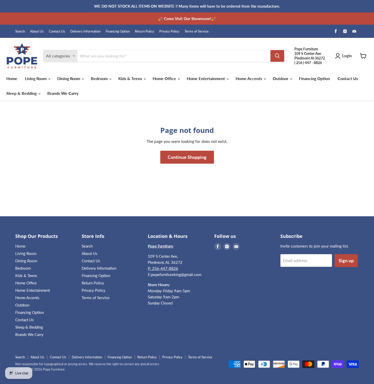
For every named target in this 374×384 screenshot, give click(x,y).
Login (347, 55)
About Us (37, 31)
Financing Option (118, 31)
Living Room (36, 78)
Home (11, 78)
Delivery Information (85, 31)
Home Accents (249, 78)
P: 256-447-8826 (163, 268)
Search (20, 31)
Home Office (165, 78)
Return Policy (144, 31)
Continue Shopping (187, 157)
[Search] (277, 56)
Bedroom (100, 78)
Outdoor (281, 78)
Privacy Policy (169, 31)
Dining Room (69, 78)
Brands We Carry (62, 93)
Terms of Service (196, 31)
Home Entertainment (206, 78)
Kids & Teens (130, 78)
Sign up (346, 260)
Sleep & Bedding (22, 93)
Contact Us (57, 31)
